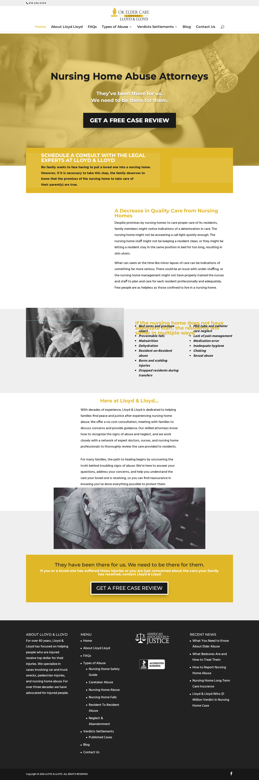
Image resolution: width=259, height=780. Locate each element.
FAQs (92, 27)
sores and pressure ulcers (156, 329)
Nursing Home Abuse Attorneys (129, 76)
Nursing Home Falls (103, 697)
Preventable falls (151, 336)
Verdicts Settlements (155, 27)
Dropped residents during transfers (158, 373)
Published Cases (100, 737)
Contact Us (205, 27)
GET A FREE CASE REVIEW (129, 120)
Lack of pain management (212, 336)
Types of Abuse (115, 27)
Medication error (206, 341)
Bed (142, 326)
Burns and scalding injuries (153, 363)
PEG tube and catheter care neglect (210, 329)
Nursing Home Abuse (104, 690)
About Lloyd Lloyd (67, 27)
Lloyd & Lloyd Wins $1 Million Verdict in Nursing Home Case (210, 699)
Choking (199, 351)
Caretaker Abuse (101, 682)
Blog (187, 27)
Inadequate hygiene (208, 346)
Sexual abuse (203, 356)
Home (40, 27)
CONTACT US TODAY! (196, 171)
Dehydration (148, 346)
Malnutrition (148, 341)
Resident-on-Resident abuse (155, 353)
